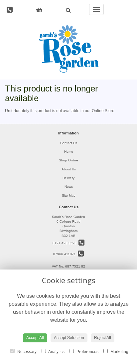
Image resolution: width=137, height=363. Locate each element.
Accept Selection (69, 337)
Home (68, 151)
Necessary (26, 351)
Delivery (68, 178)
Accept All (35, 337)
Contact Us (68, 143)
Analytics (56, 351)
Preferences (86, 351)
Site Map (68, 195)
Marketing (118, 351)
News (69, 186)
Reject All (102, 337)
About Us (69, 169)
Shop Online (68, 160)
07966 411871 (65, 254)
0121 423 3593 (65, 243)
